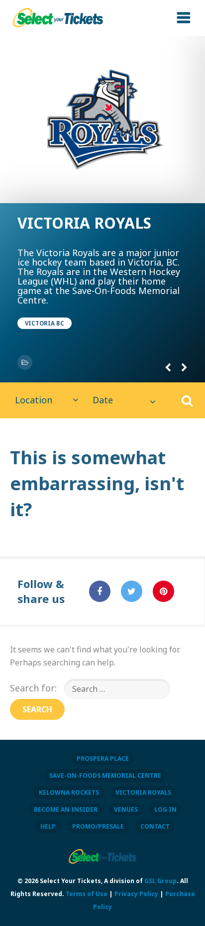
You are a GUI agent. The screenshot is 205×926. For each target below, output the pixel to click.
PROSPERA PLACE (103, 758)
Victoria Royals (84, 223)
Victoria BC (44, 323)
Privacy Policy (136, 894)
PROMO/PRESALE (98, 826)
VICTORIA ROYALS (143, 792)
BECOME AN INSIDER (66, 809)
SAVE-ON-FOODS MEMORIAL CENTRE (105, 775)
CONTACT (155, 826)
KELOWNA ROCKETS (69, 792)
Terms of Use (86, 894)
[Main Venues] (24, 362)
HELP (48, 826)
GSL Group (160, 881)
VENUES (126, 809)
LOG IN (165, 809)
